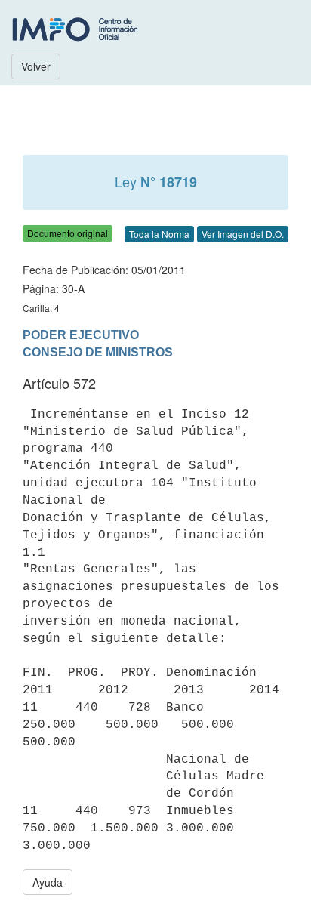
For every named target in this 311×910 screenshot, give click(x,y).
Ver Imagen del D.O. (243, 233)
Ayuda (47, 882)
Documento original (67, 233)
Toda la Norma (159, 233)
